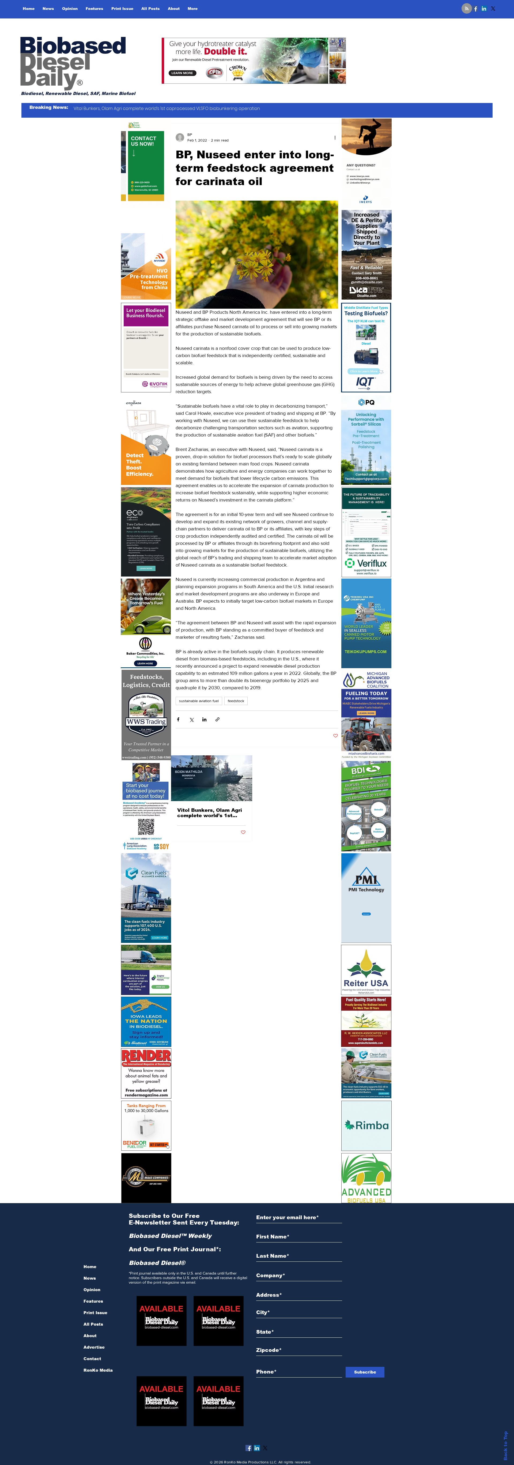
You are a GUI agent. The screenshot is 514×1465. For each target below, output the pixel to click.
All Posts (93, 1324)
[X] (493, 9)
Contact (92, 1358)
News (90, 1278)
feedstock (236, 701)
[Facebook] (475, 9)
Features (93, 1301)
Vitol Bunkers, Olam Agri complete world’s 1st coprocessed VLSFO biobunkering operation (209, 813)
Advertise (94, 1347)
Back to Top (505, 1445)
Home (90, 1266)
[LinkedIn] (484, 9)
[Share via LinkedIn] (204, 719)
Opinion (92, 1289)
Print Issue (95, 1312)
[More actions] (335, 137)
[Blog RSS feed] (467, 8)
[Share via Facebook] (178, 719)
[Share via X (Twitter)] (191, 719)
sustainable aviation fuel (199, 701)
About (90, 1335)
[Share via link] (217, 719)
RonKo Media (98, 1370)
